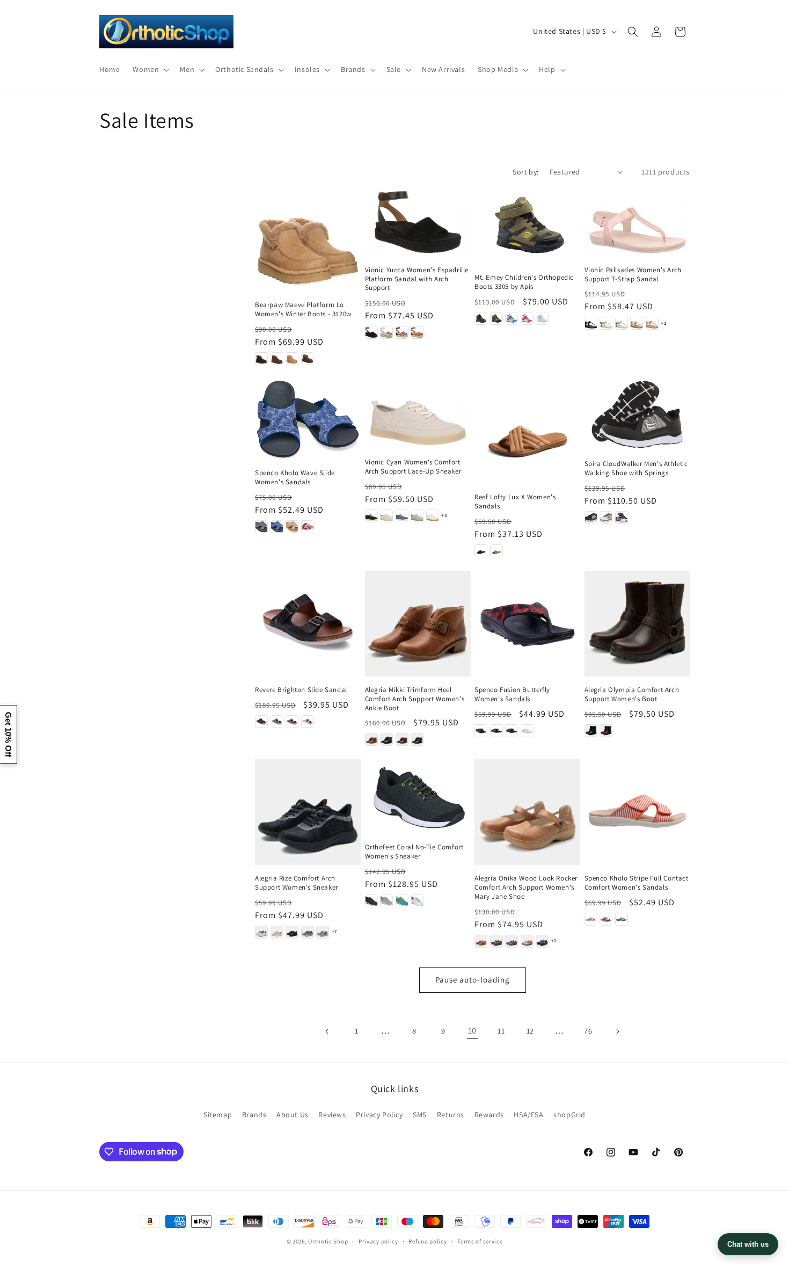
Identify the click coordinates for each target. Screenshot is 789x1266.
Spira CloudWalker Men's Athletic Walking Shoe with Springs (636, 468)
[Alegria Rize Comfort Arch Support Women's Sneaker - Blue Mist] (307, 932)
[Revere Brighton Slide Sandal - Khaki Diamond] (292, 721)
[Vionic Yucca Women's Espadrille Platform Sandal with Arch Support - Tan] (417, 332)
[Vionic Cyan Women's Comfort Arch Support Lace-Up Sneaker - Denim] (402, 516)
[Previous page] (327, 1031)
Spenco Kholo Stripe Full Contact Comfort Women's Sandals (637, 883)
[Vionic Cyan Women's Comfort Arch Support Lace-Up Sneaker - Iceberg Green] (417, 516)
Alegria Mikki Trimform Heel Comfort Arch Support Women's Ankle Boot (415, 699)
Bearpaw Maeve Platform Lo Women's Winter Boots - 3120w (303, 309)
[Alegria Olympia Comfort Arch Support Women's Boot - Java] (606, 730)
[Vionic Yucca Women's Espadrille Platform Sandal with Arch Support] (418, 221)
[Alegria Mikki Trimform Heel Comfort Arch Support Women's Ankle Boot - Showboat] (417, 739)
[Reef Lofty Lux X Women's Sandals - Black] (480, 550)
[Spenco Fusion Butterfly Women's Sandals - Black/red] (480, 730)
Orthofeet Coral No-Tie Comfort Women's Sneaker (414, 852)
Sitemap (217, 1114)
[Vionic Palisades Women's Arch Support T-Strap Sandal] (637, 221)
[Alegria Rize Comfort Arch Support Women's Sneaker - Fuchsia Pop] (322, 932)
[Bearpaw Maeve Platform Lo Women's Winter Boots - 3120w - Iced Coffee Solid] (292, 358)
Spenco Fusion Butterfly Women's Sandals (512, 694)
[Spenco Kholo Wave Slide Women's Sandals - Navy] (277, 526)
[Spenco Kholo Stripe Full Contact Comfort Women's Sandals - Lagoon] (621, 919)
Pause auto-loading (472, 979)
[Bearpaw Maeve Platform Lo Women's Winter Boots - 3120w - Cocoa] (307, 358)
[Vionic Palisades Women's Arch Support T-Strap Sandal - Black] (591, 323)
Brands (254, 1114)
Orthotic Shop (328, 1241)
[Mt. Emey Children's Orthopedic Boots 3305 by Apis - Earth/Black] (496, 318)
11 (501, 1031)
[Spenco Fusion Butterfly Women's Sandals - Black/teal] (496, 730)
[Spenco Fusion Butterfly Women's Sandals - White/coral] (527, 730)
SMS (420, 1114)
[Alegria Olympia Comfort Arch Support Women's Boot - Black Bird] (591, 730)
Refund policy (427, 1241)
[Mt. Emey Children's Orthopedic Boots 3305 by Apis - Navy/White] (511, 318)
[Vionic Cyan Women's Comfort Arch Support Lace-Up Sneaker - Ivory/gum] (432, 516)
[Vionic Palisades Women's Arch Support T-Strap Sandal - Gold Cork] (652, 323)
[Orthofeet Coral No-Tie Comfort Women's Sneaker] (418, 796)
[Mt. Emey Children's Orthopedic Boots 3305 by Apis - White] (542, 318)
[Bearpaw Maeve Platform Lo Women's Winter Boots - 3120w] (308, 239)
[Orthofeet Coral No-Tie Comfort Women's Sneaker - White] (417, 900)
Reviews (332, 1114)
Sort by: (525, 172)
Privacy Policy (379, 1114)
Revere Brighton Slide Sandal (301, 690)
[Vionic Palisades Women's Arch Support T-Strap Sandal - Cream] (606, 323)
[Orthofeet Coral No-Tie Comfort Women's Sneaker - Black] (371, 900)
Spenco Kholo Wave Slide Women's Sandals (295, 477)
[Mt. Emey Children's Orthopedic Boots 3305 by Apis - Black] (480, 318)
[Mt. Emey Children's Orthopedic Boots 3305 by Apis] (527, 225)
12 (530, 1031)
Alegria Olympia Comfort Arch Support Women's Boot (632, 694)
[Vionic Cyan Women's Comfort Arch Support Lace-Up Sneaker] (418, 414)
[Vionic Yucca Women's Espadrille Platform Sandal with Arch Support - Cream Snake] (386, 332)
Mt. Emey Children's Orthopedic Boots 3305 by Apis (524, 282)
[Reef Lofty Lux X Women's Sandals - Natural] (496, 550)
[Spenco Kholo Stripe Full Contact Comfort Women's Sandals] (637, 812)
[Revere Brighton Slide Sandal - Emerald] (277, 721)
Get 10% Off (8, 734)
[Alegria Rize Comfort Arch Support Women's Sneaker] (308, 812)
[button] (149, 69)
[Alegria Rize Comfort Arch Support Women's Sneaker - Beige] (277, 932)
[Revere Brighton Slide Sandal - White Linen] (307, 721)
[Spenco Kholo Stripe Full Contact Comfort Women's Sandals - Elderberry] (606, 919)
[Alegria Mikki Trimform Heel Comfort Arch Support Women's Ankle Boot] (418, 623)
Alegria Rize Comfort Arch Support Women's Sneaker (296, 883)
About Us (292, 1114)
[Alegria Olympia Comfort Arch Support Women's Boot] (637, 623)
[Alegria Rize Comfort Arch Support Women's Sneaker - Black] (292, 932)
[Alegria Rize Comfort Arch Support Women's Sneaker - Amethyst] (261, 932)
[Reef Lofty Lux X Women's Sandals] (527, 431)
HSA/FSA (528, 1114)
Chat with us (748, 1244)
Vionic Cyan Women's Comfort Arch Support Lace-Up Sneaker (413, 467)
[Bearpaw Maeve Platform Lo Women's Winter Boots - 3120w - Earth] (277, 358)
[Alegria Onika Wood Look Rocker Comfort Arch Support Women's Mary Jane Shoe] (527, 812)
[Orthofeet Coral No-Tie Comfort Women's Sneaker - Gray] (386, 900)
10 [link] (472, 1030)
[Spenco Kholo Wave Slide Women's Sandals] (308, 419)
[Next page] (617, 1031)
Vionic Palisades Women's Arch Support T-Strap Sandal (633, 274)
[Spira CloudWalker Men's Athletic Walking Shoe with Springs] (637, 414)
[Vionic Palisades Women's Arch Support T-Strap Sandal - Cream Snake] (621, 323)
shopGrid (569, 1114)
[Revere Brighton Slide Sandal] (308, 623)
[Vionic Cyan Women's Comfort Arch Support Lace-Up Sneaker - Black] (371, 516)
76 (588, 1031)
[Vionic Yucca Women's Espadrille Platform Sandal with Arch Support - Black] (371, 332)
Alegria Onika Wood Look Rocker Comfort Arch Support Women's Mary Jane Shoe (526, 887)
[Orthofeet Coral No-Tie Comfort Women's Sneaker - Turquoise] (402, 900)
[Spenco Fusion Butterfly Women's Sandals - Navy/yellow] (511, 730)
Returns (450, 1114)
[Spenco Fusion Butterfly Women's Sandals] (527, 623)
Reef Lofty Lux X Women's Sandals (515, 502)
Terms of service (479, 1241)
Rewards (489, 1114)
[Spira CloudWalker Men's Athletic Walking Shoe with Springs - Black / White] (591, 517)
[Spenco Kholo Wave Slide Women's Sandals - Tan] (292, 526)
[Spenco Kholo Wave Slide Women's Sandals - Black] (261, 526)
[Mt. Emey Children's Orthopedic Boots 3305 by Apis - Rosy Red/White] (527, 318)
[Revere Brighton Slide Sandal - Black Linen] (261, 721)
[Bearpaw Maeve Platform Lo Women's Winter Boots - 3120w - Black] (261, 358)
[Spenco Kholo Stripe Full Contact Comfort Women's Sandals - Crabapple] (591, 919)
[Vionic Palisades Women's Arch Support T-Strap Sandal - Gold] (636, 323)
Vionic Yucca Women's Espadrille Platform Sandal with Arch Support (417, 279)
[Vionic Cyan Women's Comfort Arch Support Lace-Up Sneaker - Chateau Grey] (386, 516)
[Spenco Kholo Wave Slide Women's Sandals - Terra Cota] (307, 526)
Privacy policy (378, 1241)
